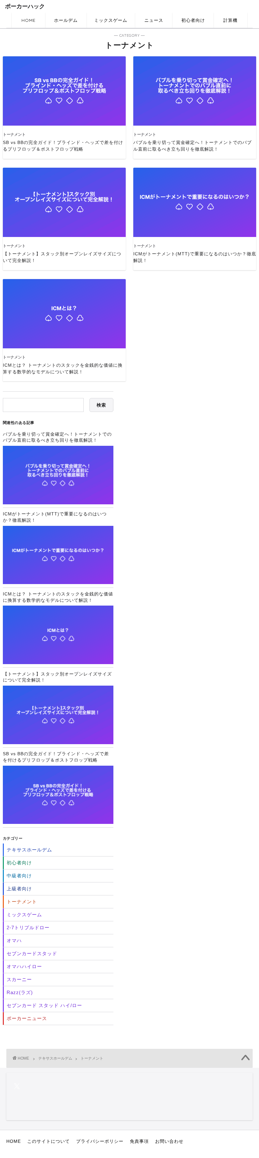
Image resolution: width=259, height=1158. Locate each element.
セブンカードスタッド (32, 953)
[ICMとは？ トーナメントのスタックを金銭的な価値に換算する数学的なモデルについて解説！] (58, 635)
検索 (101, 405)
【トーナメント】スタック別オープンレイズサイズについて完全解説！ (57, 677)
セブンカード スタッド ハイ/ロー (44, 1005)
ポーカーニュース (27, 1018)
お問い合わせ (169, 1141)
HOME (28, 20)
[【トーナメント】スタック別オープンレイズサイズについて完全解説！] (58, 715)
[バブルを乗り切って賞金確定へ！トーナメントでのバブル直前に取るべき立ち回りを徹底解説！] (58, 475)
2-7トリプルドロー (28, 927)
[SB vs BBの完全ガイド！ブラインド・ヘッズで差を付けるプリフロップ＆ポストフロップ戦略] (58, 795)
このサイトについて (48, 1141)
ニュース (153, 20)
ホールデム (66, 20)
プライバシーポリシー (99, 1141)
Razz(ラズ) (20, 992)
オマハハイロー (24, 966)
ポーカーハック (25, 6)
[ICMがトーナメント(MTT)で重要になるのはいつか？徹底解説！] (58, 555)
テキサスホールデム (29, 849)
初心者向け (193, 20)
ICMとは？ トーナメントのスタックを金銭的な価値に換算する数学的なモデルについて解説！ (58, 597)
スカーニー (19, 979)
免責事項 (139, 1141)
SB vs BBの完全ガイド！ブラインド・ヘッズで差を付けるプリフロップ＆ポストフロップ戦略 (56, 757)
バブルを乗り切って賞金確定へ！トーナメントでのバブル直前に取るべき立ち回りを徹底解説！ (57, 437)
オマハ (14, 940)
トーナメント (22, 901)
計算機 (230, 20)
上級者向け (19, 888)
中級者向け (19, 875)
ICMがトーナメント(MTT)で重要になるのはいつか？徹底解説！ (55, 517)
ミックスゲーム (110, 20)
